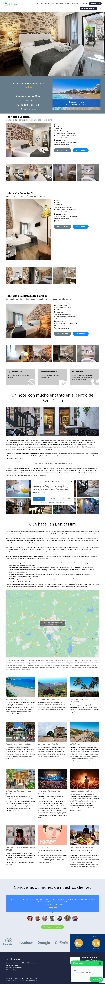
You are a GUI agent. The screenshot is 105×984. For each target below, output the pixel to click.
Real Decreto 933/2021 (32, 983)
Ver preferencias (66, 498)
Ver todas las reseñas (52, 929)
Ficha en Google (12, 972)
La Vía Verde (75, 744)
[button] (71, 481)
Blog (36, 981)
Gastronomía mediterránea (81, 847)
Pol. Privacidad (19, 981)
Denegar (52, 498)
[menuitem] (37, 3)
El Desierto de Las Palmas (49, 699)
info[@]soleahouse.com (14, 970)
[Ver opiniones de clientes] (8, 945)
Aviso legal (62, 502)
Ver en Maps (81, 150)
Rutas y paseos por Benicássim (19, 744)
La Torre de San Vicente (48, 744)
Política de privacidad (54, 502)
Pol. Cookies (29, 981)
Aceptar (39, 498)
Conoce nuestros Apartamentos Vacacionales (76, 103)
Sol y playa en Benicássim (16, 699)
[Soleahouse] (10, 2)
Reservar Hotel (62, 150)
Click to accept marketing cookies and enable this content (52, 623)
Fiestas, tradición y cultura (81, 791)
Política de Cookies (44, 502)
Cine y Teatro (43, 847)
